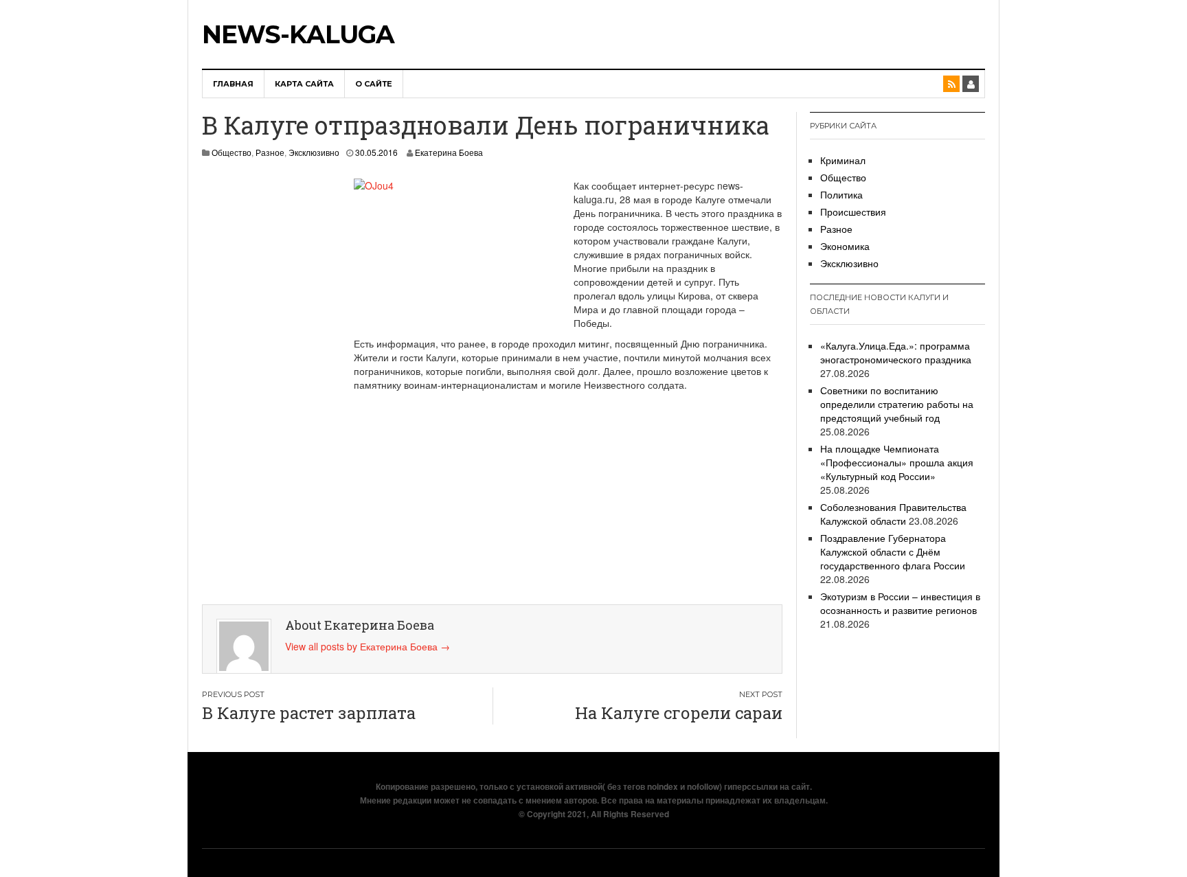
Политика (841, 194)
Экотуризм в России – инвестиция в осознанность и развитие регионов (900, 603)
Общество (231, 152)
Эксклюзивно (314, 152)
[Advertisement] (264, 385)
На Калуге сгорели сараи (678, 713)
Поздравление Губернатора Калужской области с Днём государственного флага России (892, 551)
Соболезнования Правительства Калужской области (893, 513)
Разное (270, 152)
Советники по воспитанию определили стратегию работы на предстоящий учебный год (896, 403)
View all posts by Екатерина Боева (367, 646)
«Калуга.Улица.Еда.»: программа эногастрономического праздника (895, 352)
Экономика (845, 246)
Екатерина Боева (449, 152)
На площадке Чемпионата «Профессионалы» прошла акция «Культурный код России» (896, 462)
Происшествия (853, 211)
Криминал (843, 160)
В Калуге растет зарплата (309, 713)
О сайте (373, 84)
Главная (233, 84)
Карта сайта (304, 84)
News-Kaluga (298, 34)
